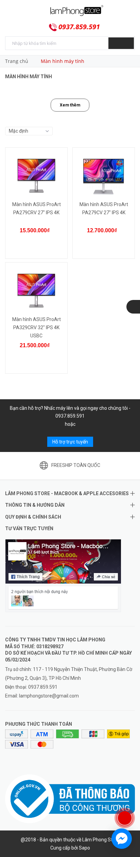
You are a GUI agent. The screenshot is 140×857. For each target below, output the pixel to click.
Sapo (84, 848)
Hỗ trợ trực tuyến (70, 441)
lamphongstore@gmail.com (49, 696)
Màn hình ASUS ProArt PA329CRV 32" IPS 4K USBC (36, 327)
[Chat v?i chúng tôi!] (121, 838)
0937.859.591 (79, 26)
